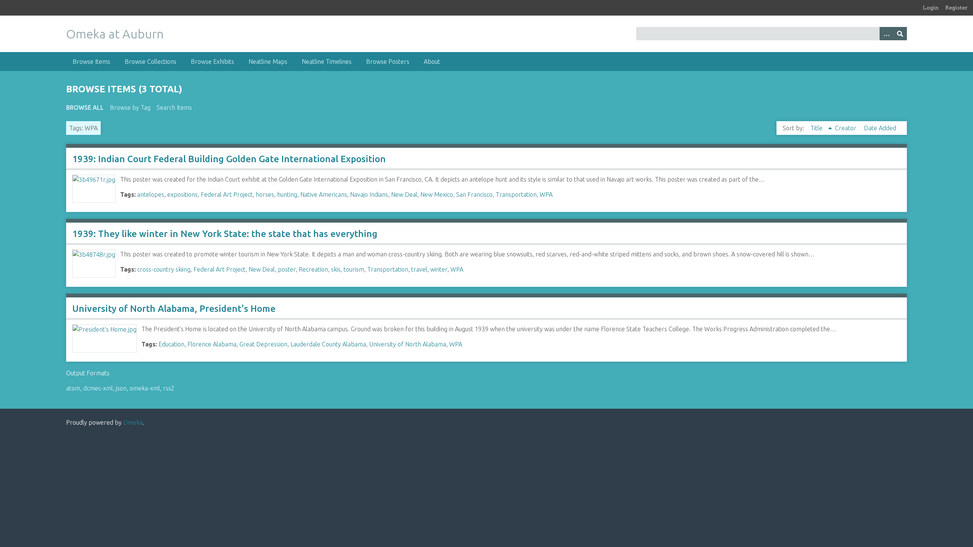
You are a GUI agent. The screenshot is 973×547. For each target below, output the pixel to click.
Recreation (313, 269)
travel (419, 269)
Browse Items (91, 61)
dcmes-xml (98, 388)
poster (287, 269)
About (432, 61)
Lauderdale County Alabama (328, 344)
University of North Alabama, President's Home (174, 309)
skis (336, 269)
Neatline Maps (268, 61)
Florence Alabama (211, 344)
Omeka (133, 422)
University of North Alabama (407, 344)
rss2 (168, 388)
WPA (546, 194)
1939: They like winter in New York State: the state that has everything (224, 234)
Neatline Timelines (327, 61)
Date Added (880, 128)
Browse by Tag (130, 107)
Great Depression (263, 344)
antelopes (150, 194)
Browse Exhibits (212, 61)
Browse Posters (387, 61)
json (121, 388)
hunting (287, 194)
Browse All (85, 107)
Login (931, 8)
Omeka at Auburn (115, 34)
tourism (354, 269)
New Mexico (436, 194)
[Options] (886, 33)
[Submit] (900, 33)
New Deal (404, 194)
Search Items (174, 107)
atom (73, 388)
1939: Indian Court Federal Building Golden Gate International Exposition (229, 159)
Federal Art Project (227, 194)
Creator (846, 128)
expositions (182, 194)
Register (956, 8)
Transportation (516, 194)
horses (265, 194)
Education (171, 344)
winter (438, 269)
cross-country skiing (163, 269)
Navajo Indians (369, 194)
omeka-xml (145, 388)
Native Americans (323, 194)
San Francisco (474, 194)
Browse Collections (150, 61)
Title (817, 128)
